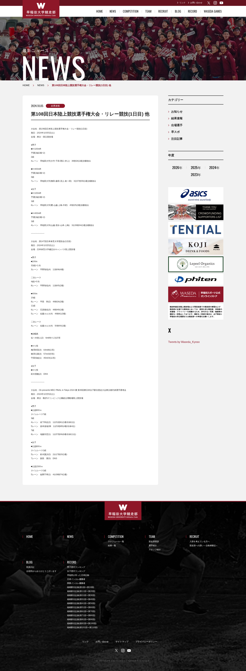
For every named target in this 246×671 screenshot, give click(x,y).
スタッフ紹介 (155, 549)
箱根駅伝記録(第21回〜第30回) (81, 595)
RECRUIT (163, 11)
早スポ (175, 131)
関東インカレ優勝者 (76, 583)
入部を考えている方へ (200, 541)
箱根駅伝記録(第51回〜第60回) (81, 607)
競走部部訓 (154, 541)
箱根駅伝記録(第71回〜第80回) (81, 615)
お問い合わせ (196, 3)
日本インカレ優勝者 (76, 579)
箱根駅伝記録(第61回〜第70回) (81, 611)
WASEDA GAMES (213, 11)
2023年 (196, 174)
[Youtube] (221, 3)
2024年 (214, 167)
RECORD (192, 11)
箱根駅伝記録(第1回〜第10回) (80, 587)
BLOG (178, 11)
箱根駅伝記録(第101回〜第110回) (82, 627)
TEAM (148, 11)
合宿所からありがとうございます (41, 571)
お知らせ (177, 111)
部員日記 (30, 567)
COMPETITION (130, 11)
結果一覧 (112, 545)
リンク (182, 3)
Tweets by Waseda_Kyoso (184, 342)
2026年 (177, 167)
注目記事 (177, 138)
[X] (209, 3)
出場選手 (177, 125)
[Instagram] (215, 3)
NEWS (113, 11)
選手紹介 (153, 545)
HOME (99, 11)
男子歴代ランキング (76, 567)
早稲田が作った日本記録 (78, 575)
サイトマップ (122, 641)
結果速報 (55, 106)
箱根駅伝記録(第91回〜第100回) (81, 623)
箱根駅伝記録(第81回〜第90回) (81, 619)
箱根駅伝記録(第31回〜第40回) (81, 599)
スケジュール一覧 (116, 541)
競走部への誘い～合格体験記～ (204, 545)
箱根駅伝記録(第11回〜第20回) (81, 591)
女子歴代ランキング (76, 571)
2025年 (196, 167)
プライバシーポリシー (146, 641)
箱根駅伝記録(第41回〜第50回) (81, 603)
